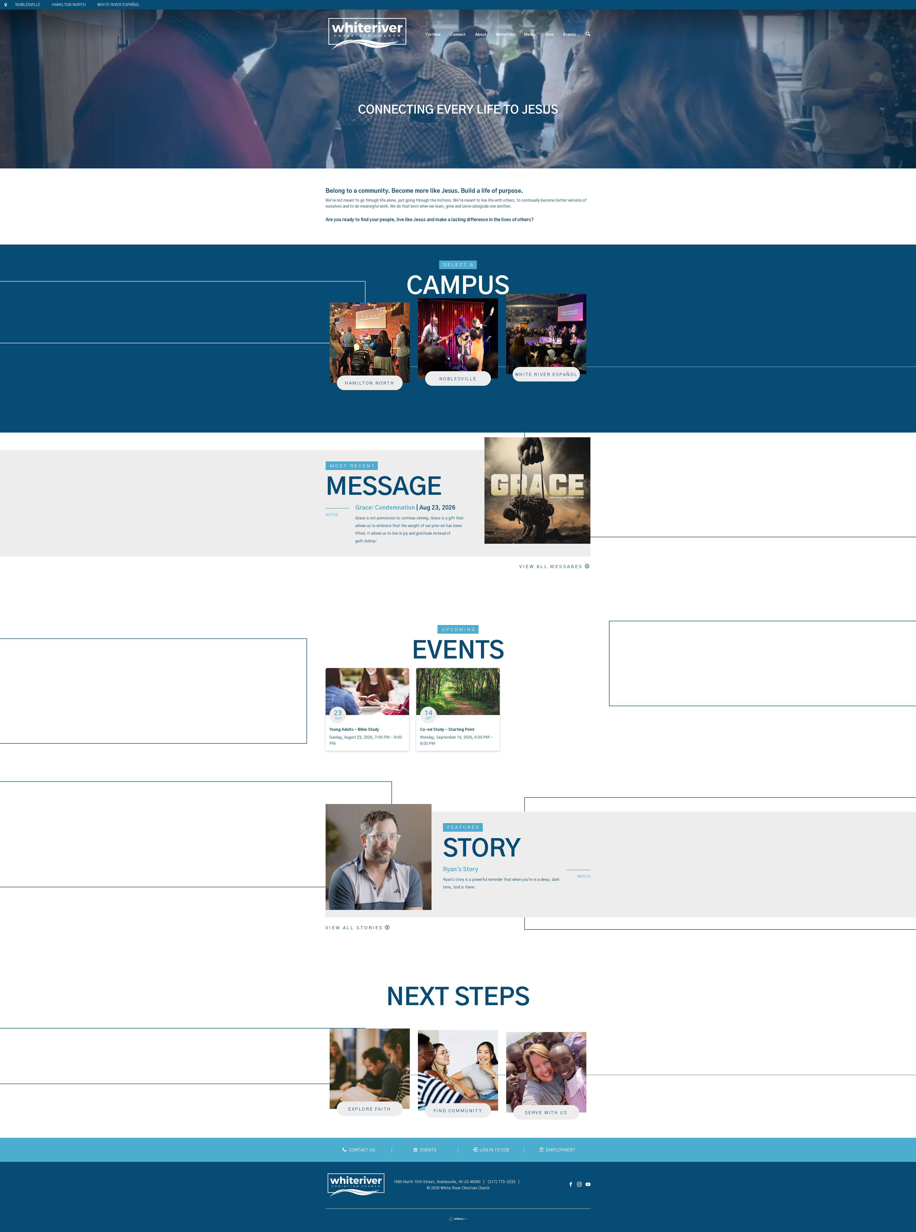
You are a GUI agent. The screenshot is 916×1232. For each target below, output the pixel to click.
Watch (583, 876)
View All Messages (551, 567)
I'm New (433, 35)
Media (530, 35)
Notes (332, 515)
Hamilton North (69, 5)
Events (569, 35)
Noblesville (27, 5)
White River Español (118, 5)
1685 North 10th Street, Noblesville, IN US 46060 (437, 1182)
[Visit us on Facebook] (570, 1184)
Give (549, 35)
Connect (458, 35)
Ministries (505, 35)
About (480, 35)
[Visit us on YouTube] (588, 1184)
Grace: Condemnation (385, 508)
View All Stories (354, 928)
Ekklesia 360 (458, 1218)
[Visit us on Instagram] (579, 1184)
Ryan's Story (460, 869)
